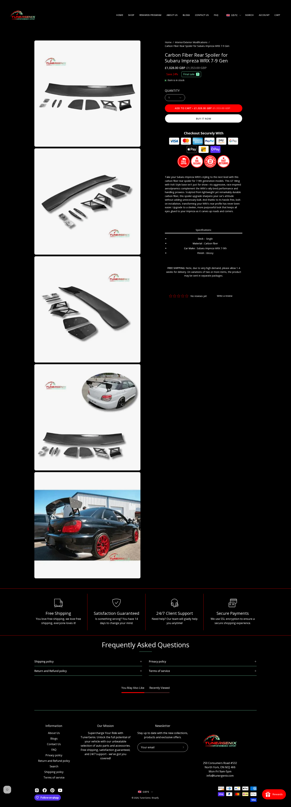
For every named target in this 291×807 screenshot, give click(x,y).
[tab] (203, 230)
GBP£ (234, 15)
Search (54, 766)
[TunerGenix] (22, 15)
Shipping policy (53, 772)
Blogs (54, 738)
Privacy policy (53, 755)
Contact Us (54, 744)
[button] (131, 15)
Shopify (155, 797)
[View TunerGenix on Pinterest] (52, 790)
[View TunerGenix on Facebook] (44, 790)
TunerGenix (145, 797)
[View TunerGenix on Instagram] (36, 790)
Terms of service (53, 777)
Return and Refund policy (54, 761)
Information (53, 726)
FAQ (53, 750)
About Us (54, 733)
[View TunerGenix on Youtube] (60, 790)
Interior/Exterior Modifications (191, 42)
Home (168, 42)
